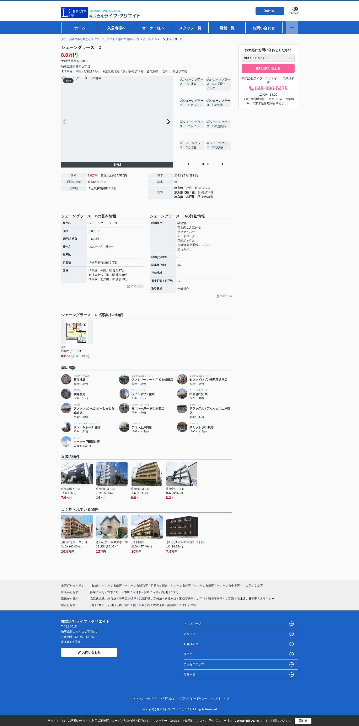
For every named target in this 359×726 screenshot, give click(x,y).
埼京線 (178, 188)
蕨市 (73, 66)
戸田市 (155, 585)
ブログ (188, 654)
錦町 (78, 66)
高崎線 (158, 598)
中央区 (247, 585)
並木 (110, 592)
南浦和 (137, 592)
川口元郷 (116, 605)
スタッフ (189, 633)
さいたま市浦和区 (136, 585)
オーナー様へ (153, 28)
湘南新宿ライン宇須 (192, 598)
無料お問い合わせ (268, 68)
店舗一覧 (269, 10)
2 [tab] (208, 164)
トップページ (192, 623)
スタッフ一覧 (190, 28)
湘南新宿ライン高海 (221, 598)
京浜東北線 (181, 192)
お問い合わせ (264, 28)
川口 (119, 592)
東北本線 (171, 598)
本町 (127, 592)
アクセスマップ (194, 664)
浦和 (127, 605)
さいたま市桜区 (181, 585)
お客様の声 (191, 644)
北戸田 (190, 196)
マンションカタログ (145, 698)
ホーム (79, 28)
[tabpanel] (205, 118)
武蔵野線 (145, 598)
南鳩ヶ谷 (144, 605)
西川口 (166, 592)
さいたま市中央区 (228, 585)
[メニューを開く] (292, 27)
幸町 (102, 592)
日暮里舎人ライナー (261, 598)
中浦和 (183, 605)
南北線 (241, 598)
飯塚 (93, 592)
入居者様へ (116, 28)
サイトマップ (221, 698)
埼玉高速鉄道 (128, 598)
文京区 (258, 585)
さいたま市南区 (112, 585)
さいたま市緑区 (204, 585)
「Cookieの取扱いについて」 (249, 720)
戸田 (189, 188)
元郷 (156, 592)
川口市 (94, 585)
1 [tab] (203, 164)
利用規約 (168, 698)
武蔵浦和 (159, 605)
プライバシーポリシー (193, 698)
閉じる (303, 720)
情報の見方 (137, 286)
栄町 (175, 592)
